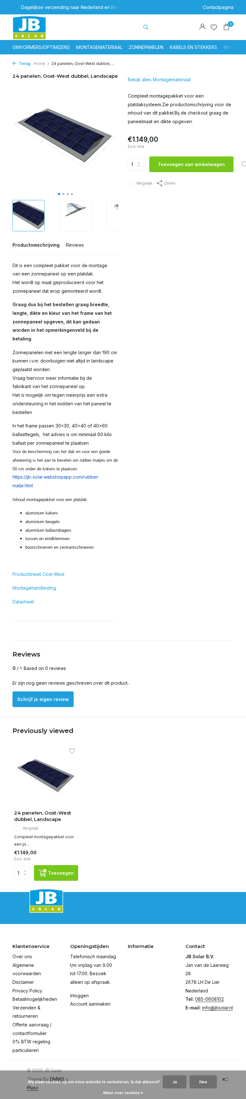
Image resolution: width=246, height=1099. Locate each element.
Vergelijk (144, 183)
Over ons (22, 956)
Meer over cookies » (123, 1092)
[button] (59, 194)
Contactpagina (218, 7)
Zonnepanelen (146, 47)
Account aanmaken (90, 1004)
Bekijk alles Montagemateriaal (159, 79)
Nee (203, 1081)
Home (39, 63)
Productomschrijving (36, 245)
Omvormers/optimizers (41, 47)
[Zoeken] (146, 27)
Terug (24, 63)
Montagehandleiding (34, 588)
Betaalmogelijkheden (34, 999)
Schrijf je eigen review (43, 699)
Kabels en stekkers (193, 47)
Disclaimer (23, 982)
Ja (174, 1081)
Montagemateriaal (99, 47)
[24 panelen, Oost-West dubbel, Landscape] (46, 776)
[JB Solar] (32, 27)
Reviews (75, 245)
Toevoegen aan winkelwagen (191, 164)
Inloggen (79, 995)
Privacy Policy (27, 990)
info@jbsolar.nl (217, 1007)
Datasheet (23, 601)
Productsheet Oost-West (38, 574)
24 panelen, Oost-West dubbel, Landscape (42, 816)
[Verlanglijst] (213, 27)
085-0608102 (209, 999)
